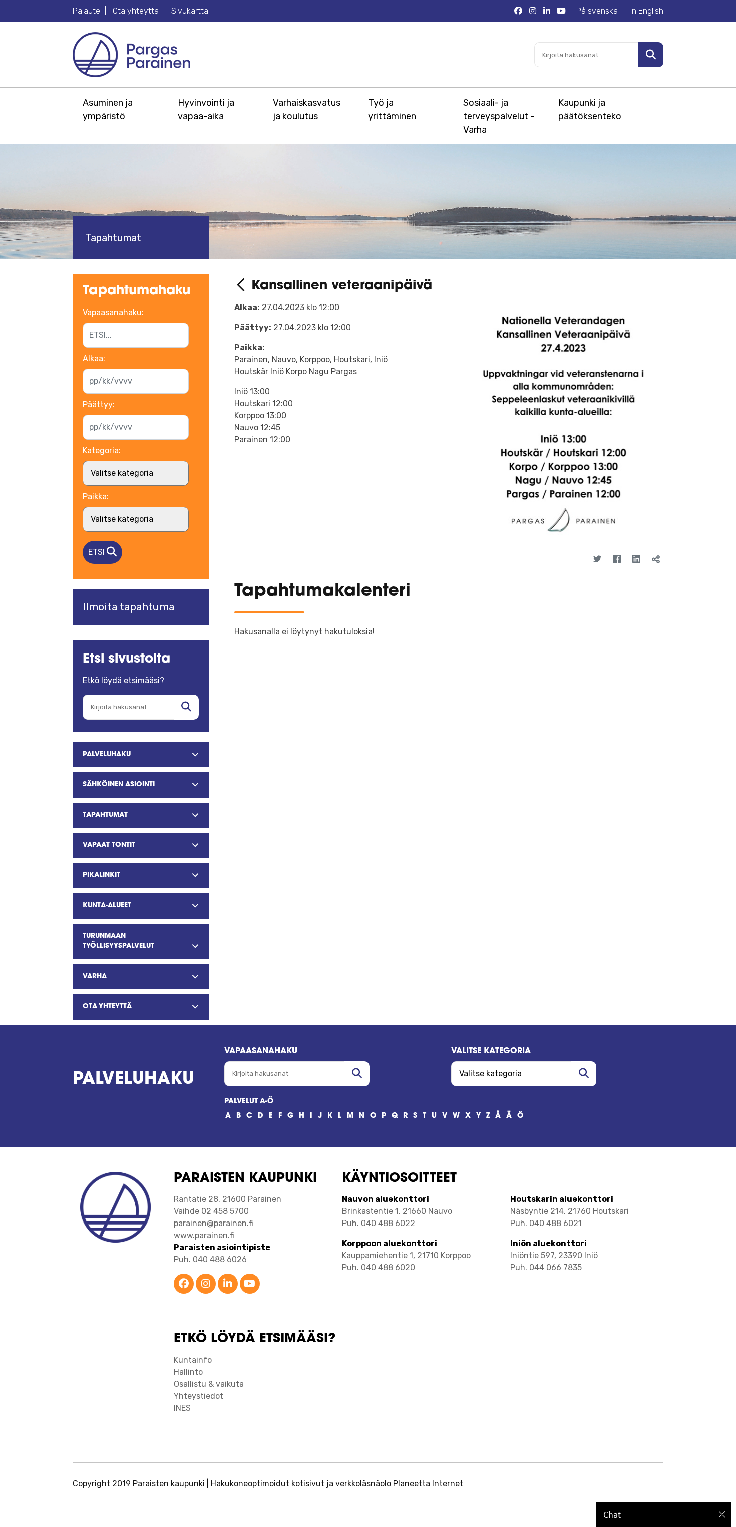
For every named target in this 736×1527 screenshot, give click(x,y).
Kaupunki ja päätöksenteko (589, 109)
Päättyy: (99, 404)
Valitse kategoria (491, 1051)
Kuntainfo (193, 1360)
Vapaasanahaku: (113, 312)
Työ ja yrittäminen (392, 109)
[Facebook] (616, 559)
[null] (242, 286)
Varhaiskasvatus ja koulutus (306, 109)
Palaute (86, 11)
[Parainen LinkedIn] (546, 11)
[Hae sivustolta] (186, 707)
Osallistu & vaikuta (209, 1384)
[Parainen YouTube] (561, 11)
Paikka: (96, 496)
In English (646, 11)
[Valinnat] (649, 577)
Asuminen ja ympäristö (108, 109)
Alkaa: (94, 358)
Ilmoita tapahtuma (128, 606)
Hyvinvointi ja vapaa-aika (206, 109)
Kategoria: (102, 450)
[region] (663, 1514)
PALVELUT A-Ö (248, 1101)
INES (182, 1408)
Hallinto (188, 1372)
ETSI (97, 552)
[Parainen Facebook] (518, 11)
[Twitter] (597, 559)
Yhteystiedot (198, 1396)
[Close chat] (722, 1514)
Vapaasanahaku (260, 1051)
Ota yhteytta (136, 11)
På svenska (597, 11)
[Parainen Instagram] (532, 11)
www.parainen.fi (204, 1235)
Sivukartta (189, 11)
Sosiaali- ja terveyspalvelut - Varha (498, 116)
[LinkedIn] (636, 559)
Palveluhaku (133, 1079)
